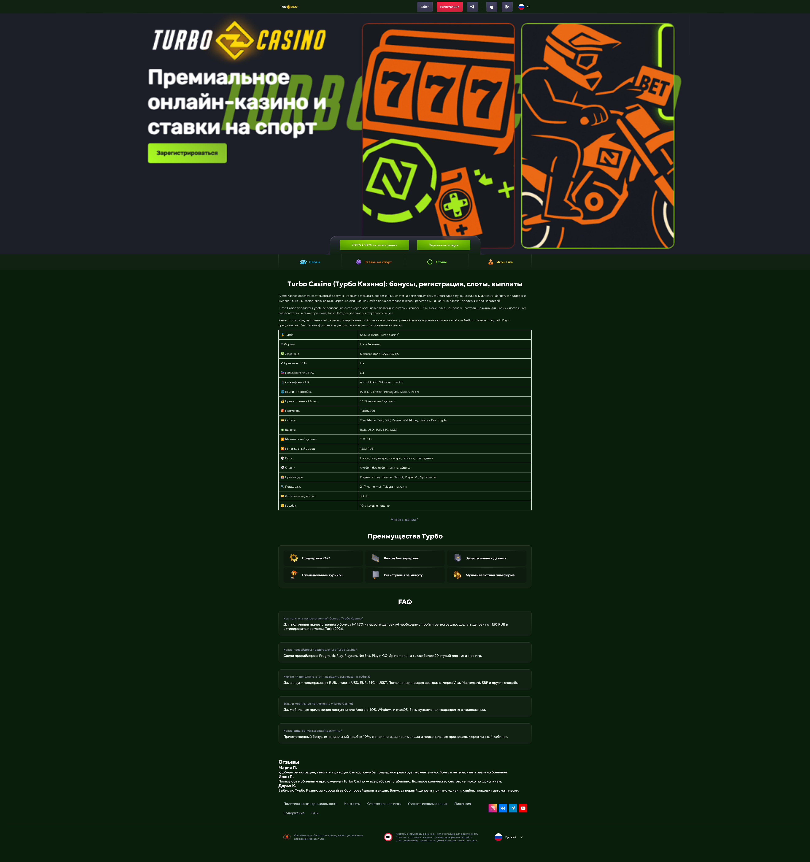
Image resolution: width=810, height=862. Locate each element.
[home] (289, 7)
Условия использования (428, 803)
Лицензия (462, 803)
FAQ (314, 813)
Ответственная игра (384, 803)
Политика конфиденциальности (311, 803)
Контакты (352, 803)
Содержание (294, 813)
